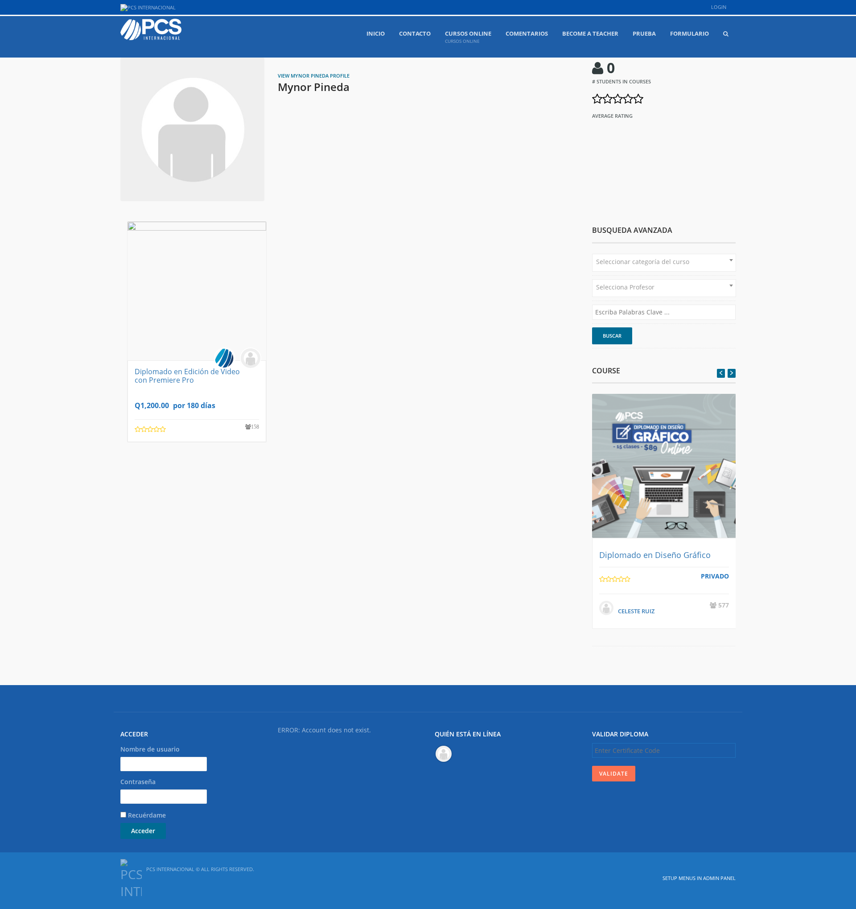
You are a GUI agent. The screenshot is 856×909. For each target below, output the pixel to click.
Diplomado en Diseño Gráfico (655, 555)
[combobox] (664, 263)
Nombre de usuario (150, 749)
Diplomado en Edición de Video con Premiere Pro (187, 376)
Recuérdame (146, 815)
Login (718, 7)
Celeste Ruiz (636, 611)
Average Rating (612, 115)
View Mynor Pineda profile (314, 75)
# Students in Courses (621, 81)
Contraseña (138, 781)
